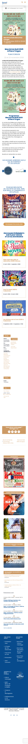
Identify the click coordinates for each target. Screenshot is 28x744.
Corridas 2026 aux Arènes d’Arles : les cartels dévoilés (12, 585)
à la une (5, 353)
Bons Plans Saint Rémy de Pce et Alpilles (20, 650)
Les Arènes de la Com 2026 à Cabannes (13, 320)
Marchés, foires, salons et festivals (7, 365)
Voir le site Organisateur (14, 347)
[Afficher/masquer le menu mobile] (25, 2)
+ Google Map (7, 394)
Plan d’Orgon (6, 391)
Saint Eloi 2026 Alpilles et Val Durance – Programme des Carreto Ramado (12, 576)
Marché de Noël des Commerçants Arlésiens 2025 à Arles (8, 441)
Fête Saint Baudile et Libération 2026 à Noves (11, 260)
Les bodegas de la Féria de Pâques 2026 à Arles (13, 580)
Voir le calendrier (8, 628)
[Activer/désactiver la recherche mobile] (22, 2)
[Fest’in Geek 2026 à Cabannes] (14, 278)
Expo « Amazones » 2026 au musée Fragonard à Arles (13, 613)
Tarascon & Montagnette (8, 691)
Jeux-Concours (7, 661)
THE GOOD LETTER (8, 653)
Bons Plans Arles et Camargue (20, 643)
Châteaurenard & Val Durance (8, 698)
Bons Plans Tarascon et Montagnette (20, 658)
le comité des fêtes (15, 72)
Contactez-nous (8, 642)
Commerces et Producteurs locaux (7, 357)
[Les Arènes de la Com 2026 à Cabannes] (14, 308)
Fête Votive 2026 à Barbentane (12, 619)
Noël (8, 366)
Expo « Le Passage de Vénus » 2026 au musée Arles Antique (14, 607)
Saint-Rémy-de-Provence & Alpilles (8, 684)
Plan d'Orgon (6, 367)
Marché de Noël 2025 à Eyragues (21, 440)
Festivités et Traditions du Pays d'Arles (6, 361)
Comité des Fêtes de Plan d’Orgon (13, 343)
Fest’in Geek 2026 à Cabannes (10, 290)
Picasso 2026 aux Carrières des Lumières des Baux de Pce (12, 600)
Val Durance (6, 368)
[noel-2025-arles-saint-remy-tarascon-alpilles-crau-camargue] (14, 195)
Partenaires (8, 657)
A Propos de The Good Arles (8, 648)
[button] (3, 171)
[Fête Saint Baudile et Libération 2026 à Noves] (14, 248)
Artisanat (6, 354)
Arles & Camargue (8, 678)
